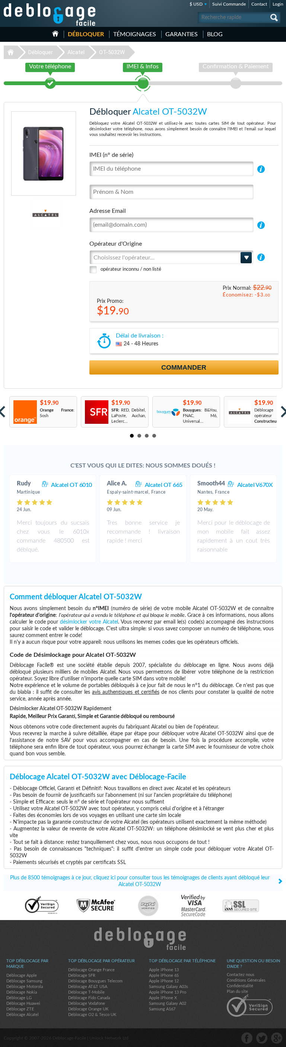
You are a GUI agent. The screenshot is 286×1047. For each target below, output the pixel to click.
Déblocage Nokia (21, 992)
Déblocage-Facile (50, 14)
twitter (261, 1038)
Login (278, 4)
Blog (215, 34)
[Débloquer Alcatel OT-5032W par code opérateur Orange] (25, 412)
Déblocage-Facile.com (143, 939)
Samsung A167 (162, 1009)
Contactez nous (240, 975)
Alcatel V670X (255, 485)
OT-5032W (112, 52)
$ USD (196, 4)
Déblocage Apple (21, 975)
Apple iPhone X (163, 998)
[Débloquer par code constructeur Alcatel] (239, 412)
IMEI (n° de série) (111, 155)
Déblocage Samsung (24, 981)
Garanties (181, 34)
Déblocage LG (19, 998)
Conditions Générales (246, 980)
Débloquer (86, 34)
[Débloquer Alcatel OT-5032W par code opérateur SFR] (96, 412)
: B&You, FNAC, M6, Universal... (200, 415)
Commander (183, 367)
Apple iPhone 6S (164, 975)
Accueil (55, 34)
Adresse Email (107, 211)
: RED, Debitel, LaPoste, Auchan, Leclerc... (128, 415)
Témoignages (134, 34)
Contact (259, 4)
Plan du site (237, 991)
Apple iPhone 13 (164, 970)
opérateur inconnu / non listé (131, 269)
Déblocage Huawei (23, 1003)
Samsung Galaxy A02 (167, 1003)
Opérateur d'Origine (115, 244)
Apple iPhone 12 (164, 981)
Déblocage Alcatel (22, 1015)
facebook (246, 1038)
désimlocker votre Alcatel (89, 622)
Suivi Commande (229, 4)
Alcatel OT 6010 (71, 485)
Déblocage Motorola (24, 987)
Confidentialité (240, 986)
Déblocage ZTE (20, 1009)
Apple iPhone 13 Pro (167, 992)
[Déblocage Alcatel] (25, 214)
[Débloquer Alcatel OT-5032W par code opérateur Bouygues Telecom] (168, 412)
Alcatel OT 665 (163, 485)
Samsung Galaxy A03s (168, 987)
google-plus (276, 1038)
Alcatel (76, 52)
